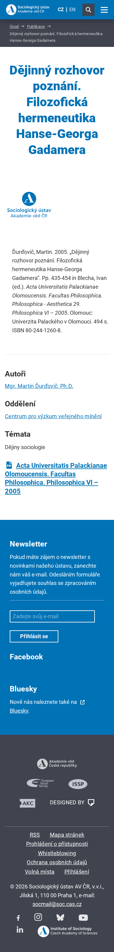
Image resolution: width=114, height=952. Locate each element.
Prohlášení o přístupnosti (57, 844)
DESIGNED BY (68, 802)
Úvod (14, 26)
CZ (61, 9)
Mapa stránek (67, 835)
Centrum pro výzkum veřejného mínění (53, 416)
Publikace (36, 26)
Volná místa (40, 871)
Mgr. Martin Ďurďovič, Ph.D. (39, 386)
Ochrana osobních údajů (57, 862)
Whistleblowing (57, 853)
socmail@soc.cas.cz (57, 904)
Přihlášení (76, 871)
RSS (35, 835)
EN (72, 9)
